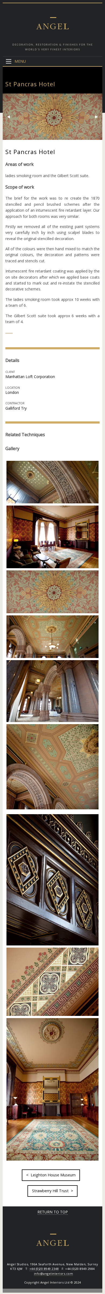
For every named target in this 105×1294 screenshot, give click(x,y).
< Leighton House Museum (51, 1174)
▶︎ (98, 116)
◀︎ (10, 116)
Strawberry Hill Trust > (52, 1190)
